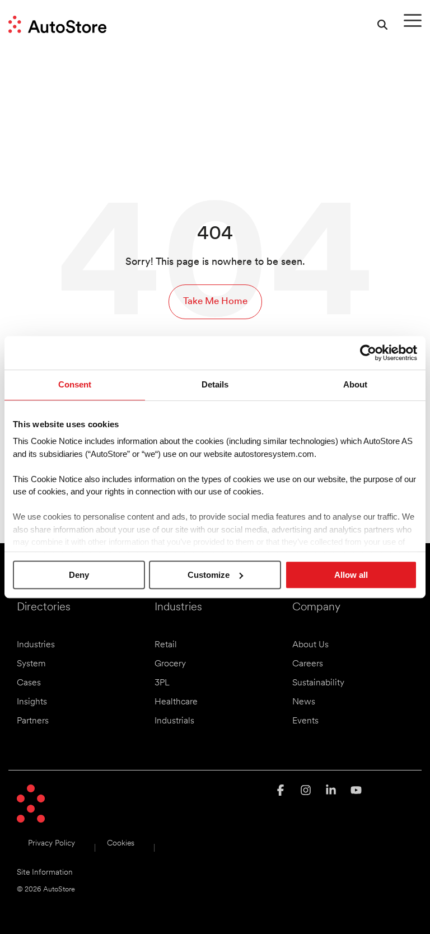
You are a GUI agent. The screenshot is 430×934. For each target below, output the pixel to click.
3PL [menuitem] (162, 683)
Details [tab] (215, 384)
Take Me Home (215, 301)
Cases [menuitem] (29, 683)
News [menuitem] (303, 702)
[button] (413, 19)
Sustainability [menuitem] (318, 683)
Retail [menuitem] (166, 645)
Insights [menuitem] (32, 702)
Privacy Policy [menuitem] (51, 843)
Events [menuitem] (305, 721)
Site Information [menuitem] (45, 872)
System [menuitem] (31, 664)
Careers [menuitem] (307, 664)
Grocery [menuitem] (170, 664)
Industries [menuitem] (36, 645)
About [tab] (355, 384)
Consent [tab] (74, 384)
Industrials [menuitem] (174, 721)
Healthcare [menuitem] (176, 702)
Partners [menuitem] (33, 721)
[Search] (382, 24)
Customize (209, 575)
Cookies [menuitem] (120, 843)
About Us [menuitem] (310, 645)
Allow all (351, 575)
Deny (79, 575)
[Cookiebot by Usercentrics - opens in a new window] (368, 352)
